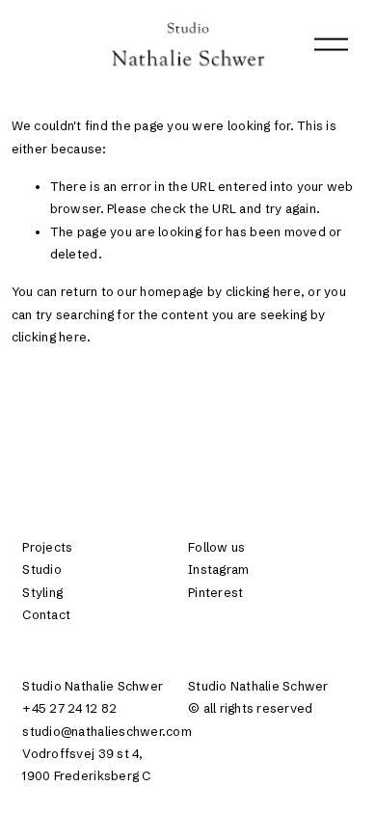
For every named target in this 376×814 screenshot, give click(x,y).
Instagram (218, 569)
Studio (42, 569)
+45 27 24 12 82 (69, 708)
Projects (47, 547)
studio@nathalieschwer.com (106, 731)
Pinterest (215, 592)
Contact (46, 614)
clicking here (263, 291)
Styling (42, 592)
